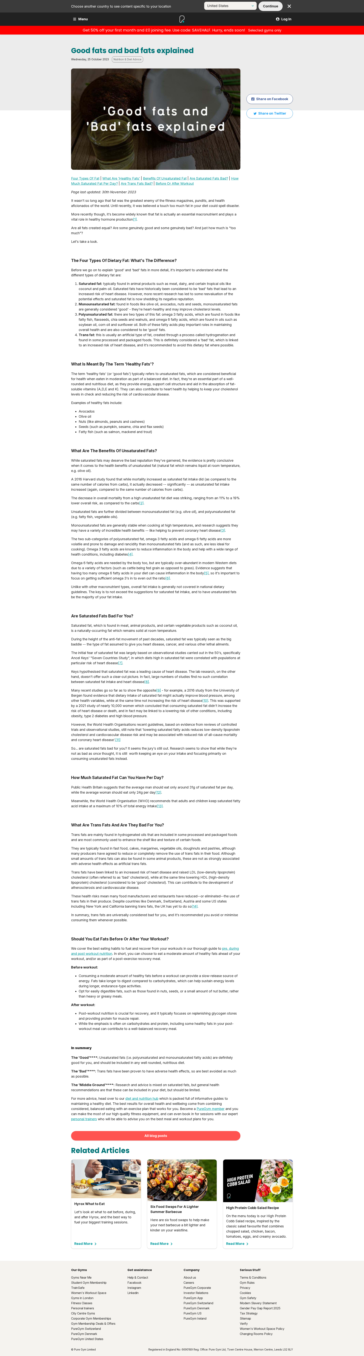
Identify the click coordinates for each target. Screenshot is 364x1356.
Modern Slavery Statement (258, 1303)
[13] (160, 806)
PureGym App (193, 1298)
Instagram (134, 1288)
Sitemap (245, 1318)
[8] (146, 682)
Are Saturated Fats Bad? (209, 178)
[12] (158, 792)
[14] (195, 906)
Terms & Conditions (253, 1277)
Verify (244, 1323)
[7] (120, 663)
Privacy (245, 1288)
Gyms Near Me (81, 1277)
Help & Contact (137, 1277)
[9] (158, 690)
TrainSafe (78, 1288)
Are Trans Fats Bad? (137, 184)
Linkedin (133, 1293)
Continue (270, 6)
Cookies (245, 1293)
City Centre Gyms (83, 1313)
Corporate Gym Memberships (91, 1318)
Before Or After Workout (175, 184)
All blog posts (155, 1136)
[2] (141, 503)
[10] (205, 701)
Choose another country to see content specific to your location (121, 6)
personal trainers (84, 1119)
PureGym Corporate (197, 1288)
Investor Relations (196, 1293)
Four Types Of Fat (85, 178)
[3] (222, 530)
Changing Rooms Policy (256, 1334)
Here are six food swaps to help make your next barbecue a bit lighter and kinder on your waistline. (179, 1225)
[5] (206, 573)
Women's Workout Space (88, 1293)
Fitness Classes (81, 1303)
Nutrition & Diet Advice (127, 59)
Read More (83, 1243)
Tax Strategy (249, 1313)
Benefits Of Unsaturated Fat (165, 178)
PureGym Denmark (84, 1334)
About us (190, 1277)
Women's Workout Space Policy (262, 1329)
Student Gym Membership (89, 1282)
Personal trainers (82, 1308)
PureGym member (210, 1109)
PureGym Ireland (195, 1318)
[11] (117, 740)
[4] (130, 554)
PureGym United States (87, 1339)
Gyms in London (82, 1298)
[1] (135, 219)
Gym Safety (248, 1298)
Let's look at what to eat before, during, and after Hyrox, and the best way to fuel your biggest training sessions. (105, 1224)
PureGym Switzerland (86, 1329)
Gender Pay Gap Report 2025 (260, 1308)
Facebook (134, 1282)
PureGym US (193, 1313)
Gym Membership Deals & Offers (93, 1323)
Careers (189, 1282)
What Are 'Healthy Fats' (121, 178)
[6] (167, 578)
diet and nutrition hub (141, 1099)
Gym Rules (247, 1282)
